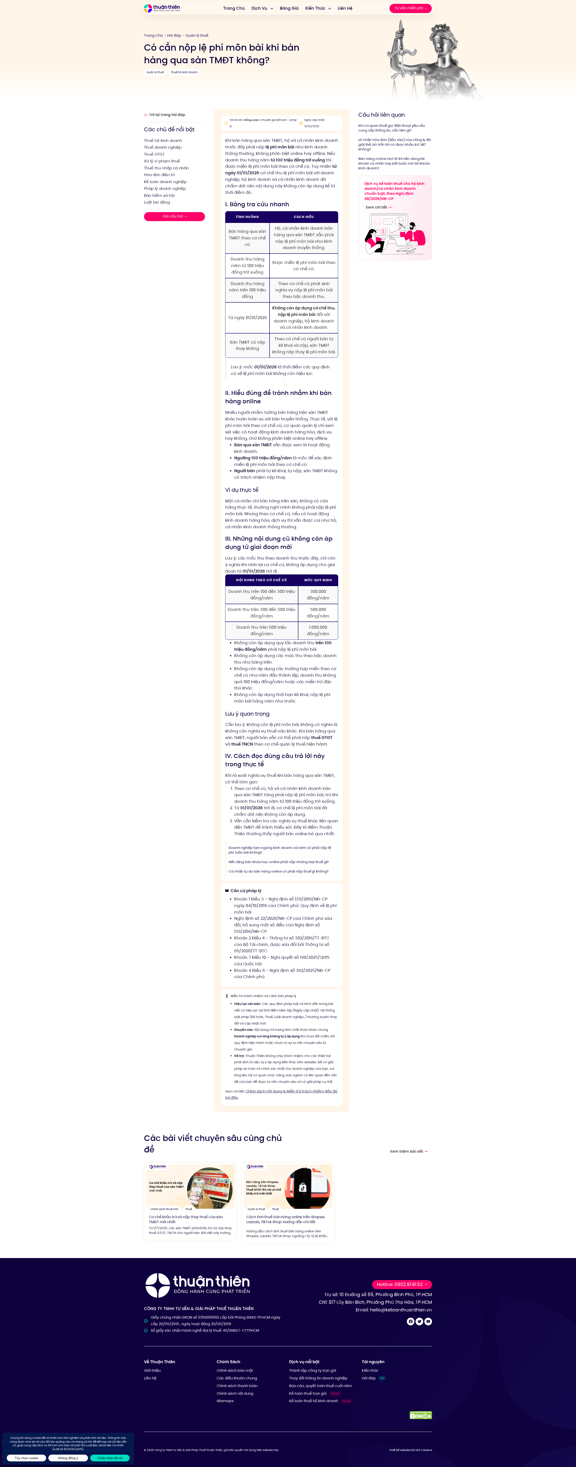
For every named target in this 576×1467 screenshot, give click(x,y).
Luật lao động (157, 202)
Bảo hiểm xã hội (159, 195)
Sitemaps (225, 1401)
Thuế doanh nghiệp (162, 147)
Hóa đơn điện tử (159, 174)
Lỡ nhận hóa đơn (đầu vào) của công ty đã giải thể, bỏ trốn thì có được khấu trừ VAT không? (394, 144)
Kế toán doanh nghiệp (165, 181)
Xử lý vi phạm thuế (162, 161)
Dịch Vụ (259, 8)
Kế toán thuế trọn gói (314, 1393)
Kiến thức (370, 1370)
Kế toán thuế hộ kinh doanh (320, 1401)
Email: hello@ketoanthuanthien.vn (394, 1310)
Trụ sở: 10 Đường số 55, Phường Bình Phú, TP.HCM (378, 1294)
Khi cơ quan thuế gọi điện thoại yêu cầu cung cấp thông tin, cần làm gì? (391, 127)
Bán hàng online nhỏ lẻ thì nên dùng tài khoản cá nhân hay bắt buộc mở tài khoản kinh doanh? (394, 163)
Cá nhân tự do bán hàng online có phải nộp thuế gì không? (278, 871)
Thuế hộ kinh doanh (184, 72)
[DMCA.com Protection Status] (421, 1415)
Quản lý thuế (197, 35)
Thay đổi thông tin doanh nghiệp (318, 1378)
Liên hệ (150, 1378)
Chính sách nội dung (235, 1393)
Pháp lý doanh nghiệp (165, 188)
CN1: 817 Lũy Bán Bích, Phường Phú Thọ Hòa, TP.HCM (375, 1302)
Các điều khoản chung (237, 1378)
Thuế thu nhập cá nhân (166, 167)
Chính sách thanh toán (237, 1385)
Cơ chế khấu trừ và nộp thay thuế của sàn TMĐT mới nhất (186, 1219)
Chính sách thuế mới (164, 1209)
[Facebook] (410, 1321)
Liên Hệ (345, 8)
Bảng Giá (289, 8)
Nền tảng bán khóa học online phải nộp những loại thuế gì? (279, 861)
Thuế (188, 1209)
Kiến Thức (315, 8)
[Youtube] (428, 1321)
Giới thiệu (152, 1370)
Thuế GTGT (154, 154)
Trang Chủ (234, 8)
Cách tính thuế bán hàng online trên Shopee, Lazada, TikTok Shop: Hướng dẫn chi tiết (285, 1219)
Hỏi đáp (174, 35)
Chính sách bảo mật (235, 1370)
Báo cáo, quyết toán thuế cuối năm (320, 1385)
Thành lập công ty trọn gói (312, 1370)
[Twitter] (419, 1321)
